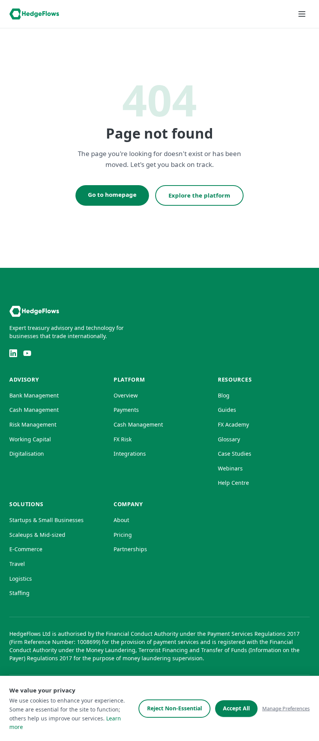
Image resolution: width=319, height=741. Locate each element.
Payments (126, 409)
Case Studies (234, 453)
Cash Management (34, 409)
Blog (224, 395)
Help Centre (233, 482)
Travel (17, 563)
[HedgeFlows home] (34, 14)
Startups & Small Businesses (46, 520)
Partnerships (130, 549)
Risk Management (32, 424)
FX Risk (122, 439)
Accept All (236, 708)
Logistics (20, 578)
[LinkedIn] (13, 353)
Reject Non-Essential (174, 708)
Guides (227, 409)
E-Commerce (25, 549)
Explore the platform (199, 195)
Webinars (230, 468)
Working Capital (30, 439)
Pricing (123, 534)
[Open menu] (302, 14)
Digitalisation (26, 453)
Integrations (130, 453)
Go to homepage (112, 194)
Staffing (19, 593)
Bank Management (34, 395)
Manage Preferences (286, 708)
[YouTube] (27, 353)
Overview (126, 395)
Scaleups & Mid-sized (37, 534)
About (121, 520)
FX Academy (233, 424)
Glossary (229, 439)
